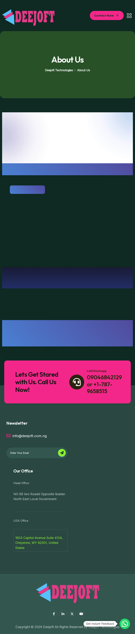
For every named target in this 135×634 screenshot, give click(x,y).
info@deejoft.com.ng (29, 436)
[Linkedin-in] (63, 613)
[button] (125, 624)
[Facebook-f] (53, 613)
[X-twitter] (72, 613)
